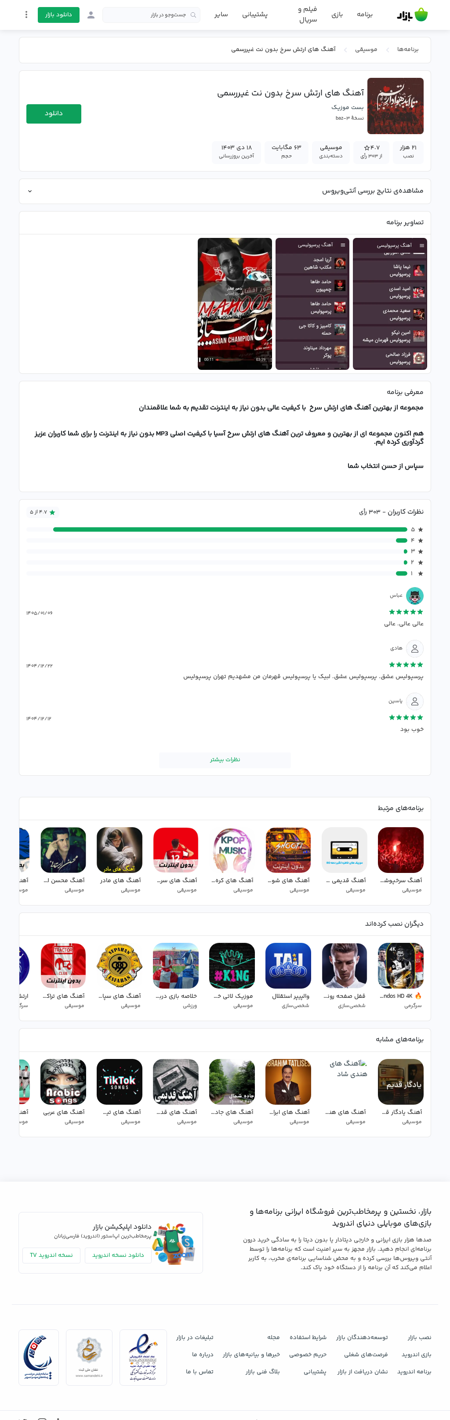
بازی (337, 15)
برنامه (365, 15)
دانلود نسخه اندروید (118, 1255)
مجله (273, 1338)
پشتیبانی (255, 14)
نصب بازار (420, 1338)
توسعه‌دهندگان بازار (362, 1338)
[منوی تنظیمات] (26, 14)
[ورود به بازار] (91, 15)
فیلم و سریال (307, 15)
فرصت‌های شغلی (366, 1355)
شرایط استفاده (308, 1338)
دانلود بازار (58, 15)
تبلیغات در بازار (195, 1338)
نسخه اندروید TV (51, 1255)
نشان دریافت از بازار (363, 1372)
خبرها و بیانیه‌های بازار (251, 1355)
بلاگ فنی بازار (263, 1372)
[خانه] (412, 15)
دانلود (54, 113)
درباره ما (203, 1355)
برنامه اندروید (414, 1372)
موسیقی (366, 50)
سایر (221, 15)
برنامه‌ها (408, 50)
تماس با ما (200, 1372)
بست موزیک (347, 108)
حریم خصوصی (308, 1355)
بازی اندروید (417, 1355)
